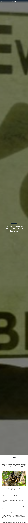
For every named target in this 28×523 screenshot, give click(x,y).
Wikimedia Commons (14, 489)
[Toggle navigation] (1, 1)
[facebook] (14, 460)
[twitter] (16, 460)
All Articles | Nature (5, 4)
